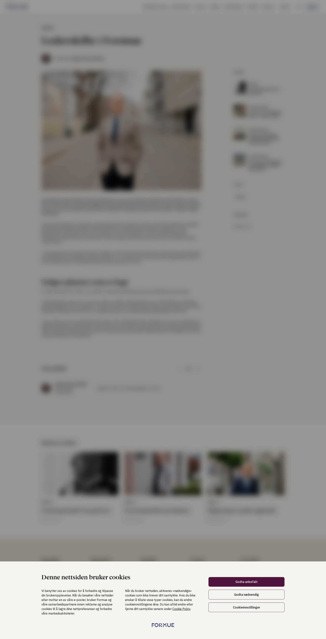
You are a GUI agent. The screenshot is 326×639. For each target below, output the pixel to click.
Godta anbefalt (246, 582)
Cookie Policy (181, 609)
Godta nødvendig (246, 594)
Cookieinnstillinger (246, 607)
